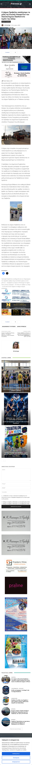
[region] (16, 751)
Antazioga (7, 25)
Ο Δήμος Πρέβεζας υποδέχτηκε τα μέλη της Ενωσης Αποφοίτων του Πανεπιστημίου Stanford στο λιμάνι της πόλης (24, 334)
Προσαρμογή (16, 757)
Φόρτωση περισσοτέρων (15, 729)
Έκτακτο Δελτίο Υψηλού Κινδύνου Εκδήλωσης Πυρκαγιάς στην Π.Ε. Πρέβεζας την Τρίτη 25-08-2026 (20, 712)
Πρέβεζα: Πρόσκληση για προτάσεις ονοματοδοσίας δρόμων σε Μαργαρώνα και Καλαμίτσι (20, 723)
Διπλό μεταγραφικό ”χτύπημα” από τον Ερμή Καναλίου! (16, 422)
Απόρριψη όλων (16, 761)
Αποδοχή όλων (16, 753)
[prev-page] (2, 461)
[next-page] (5, 461)
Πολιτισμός (6, 22)
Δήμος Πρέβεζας (21, 326)
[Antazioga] (2, 25)
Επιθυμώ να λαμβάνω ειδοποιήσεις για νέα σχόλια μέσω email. (16, 502)
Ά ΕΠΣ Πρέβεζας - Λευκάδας (16, 419)
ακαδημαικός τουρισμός (9, 326)
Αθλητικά (15, 385)
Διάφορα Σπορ (16, 450)
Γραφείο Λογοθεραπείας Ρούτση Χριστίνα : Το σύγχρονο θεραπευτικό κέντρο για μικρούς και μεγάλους (7, 334)
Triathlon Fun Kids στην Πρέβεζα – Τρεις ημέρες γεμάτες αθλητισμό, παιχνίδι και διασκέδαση (16, 454)
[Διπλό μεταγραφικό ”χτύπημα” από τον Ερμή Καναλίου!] (16, 409)
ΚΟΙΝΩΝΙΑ (13, 719)
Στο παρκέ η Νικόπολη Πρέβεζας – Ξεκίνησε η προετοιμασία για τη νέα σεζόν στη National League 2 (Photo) (16, 389)
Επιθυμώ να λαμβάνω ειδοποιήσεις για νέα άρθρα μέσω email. (16, 503)
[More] (19, 52)
